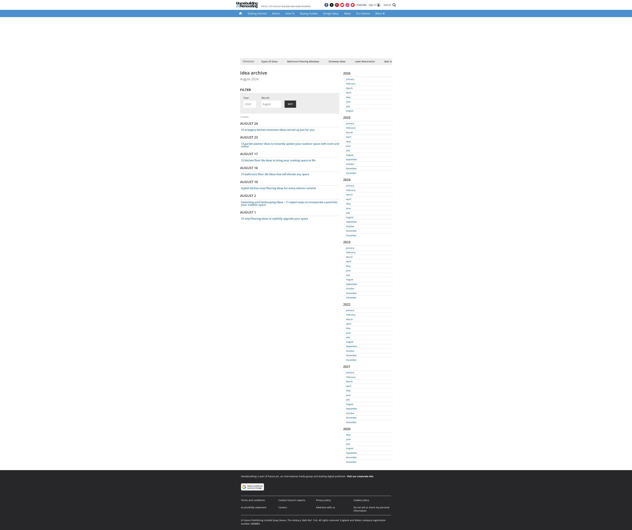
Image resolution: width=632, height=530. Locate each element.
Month (265, 98)
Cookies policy (361, 500)
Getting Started (257, 13)
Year (246, 98)
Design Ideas (331, 13)
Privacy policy (323, 500)
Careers (282, 507)
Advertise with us (325, 507)
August (349, 110)
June (348, 101)
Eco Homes (363, 13)
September (351, 159)
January (350, 79)
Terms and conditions (253, 500)
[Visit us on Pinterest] (337, 5)
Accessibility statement (253, 507)
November (351, 168)
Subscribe (361, 4)
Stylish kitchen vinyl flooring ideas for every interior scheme (278, 188)
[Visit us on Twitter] (332, 5)
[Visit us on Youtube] (342, 5)
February (351, 83)
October (350, 164)
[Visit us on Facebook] (326, 5)
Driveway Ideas (337, 61)
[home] (240, 13)
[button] (390, 5)
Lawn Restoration (365, 61)
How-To (290, 13)
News (347, 13)
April (348, 92)
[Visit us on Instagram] (347, 5)
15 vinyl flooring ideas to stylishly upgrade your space (274, 218)
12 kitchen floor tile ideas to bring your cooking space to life (278, 160)
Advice (276, 13)
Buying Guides (309, 13)
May (348, 97)
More (379, 13)
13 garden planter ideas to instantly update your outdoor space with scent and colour (290, 145)
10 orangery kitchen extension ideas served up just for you (278, 130)
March (349, 88)
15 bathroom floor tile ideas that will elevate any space (275, 174)
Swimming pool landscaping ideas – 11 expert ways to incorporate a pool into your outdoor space (289, 203)
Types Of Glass (269, 61)
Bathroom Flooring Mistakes (303, 61)
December (351, 173)
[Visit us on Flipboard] (353, 5)
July (348, 106)
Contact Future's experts (291, 500)
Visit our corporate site (360, 476)
